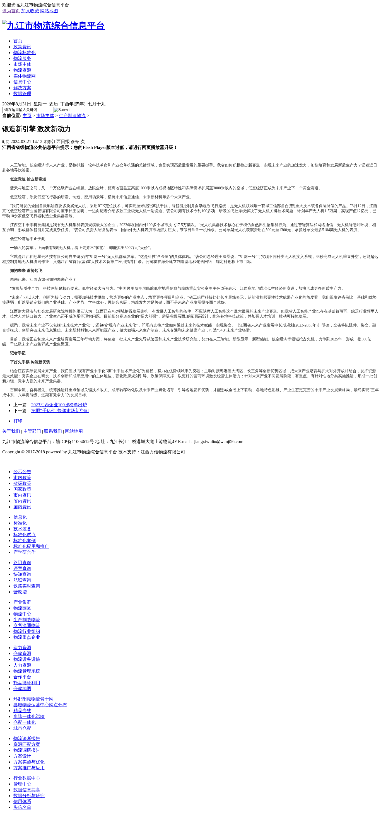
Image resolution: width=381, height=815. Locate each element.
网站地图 (49, 10)
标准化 (20, 523)
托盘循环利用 (26, 682)
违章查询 (22, 568)
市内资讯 (22, 495)
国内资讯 (22, 506)
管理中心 (22, 784)
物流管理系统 (26, 671)
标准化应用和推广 (31, 546)
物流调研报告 (26, 750)
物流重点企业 (26, 637)
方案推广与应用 (29, 767)
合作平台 (22, 676)
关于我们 (11, 431)
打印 (17, 421)
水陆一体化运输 (29, 716)
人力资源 (22, 665)
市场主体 (22, 64)
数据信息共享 (26, 789)
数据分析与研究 (29, 795)
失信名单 (22, 807)
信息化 (20, 517)
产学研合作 (24, 552)
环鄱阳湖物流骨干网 (33, 699)
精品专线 (22, 710)
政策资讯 (22, 46)
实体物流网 (24, 76)
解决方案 (22, 87)
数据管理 (22, 93)
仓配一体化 (24, 722)
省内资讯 (22, 501)
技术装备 (22, 528)
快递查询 (22, 574)
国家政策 (22, 489)
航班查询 (22, 580)
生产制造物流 (72, 115)
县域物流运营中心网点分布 (40, 704)
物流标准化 (24, 52)
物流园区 (22, 608)
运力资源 (22, 647)
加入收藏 (30, 10)
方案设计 (22, 756)
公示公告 (22, 471)
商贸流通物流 (26, 625)
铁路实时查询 (26, 586)
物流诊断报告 (26, 738)
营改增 (20, 591)
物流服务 (22, 58)
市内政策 (22, 477)
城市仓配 (22, 728)
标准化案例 (24, 540)
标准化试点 (24, 534)
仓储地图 (22, 688)
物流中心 (22, 613)
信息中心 (22, 81)
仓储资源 (22, 653)
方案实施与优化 (29, 762)
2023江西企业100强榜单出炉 (59, 404)
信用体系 (22, 801)
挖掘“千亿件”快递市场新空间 (60, 410)
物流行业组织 (26, 631)
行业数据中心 (26, 778)
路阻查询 (22, 562)
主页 (27, 115)
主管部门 (32, 431)
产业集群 (22, 602)
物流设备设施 (26, 659)
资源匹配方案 (26, 744)
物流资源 (22, 70)
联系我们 (53, 431)
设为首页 (11, 10)
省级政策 (22, 483)
